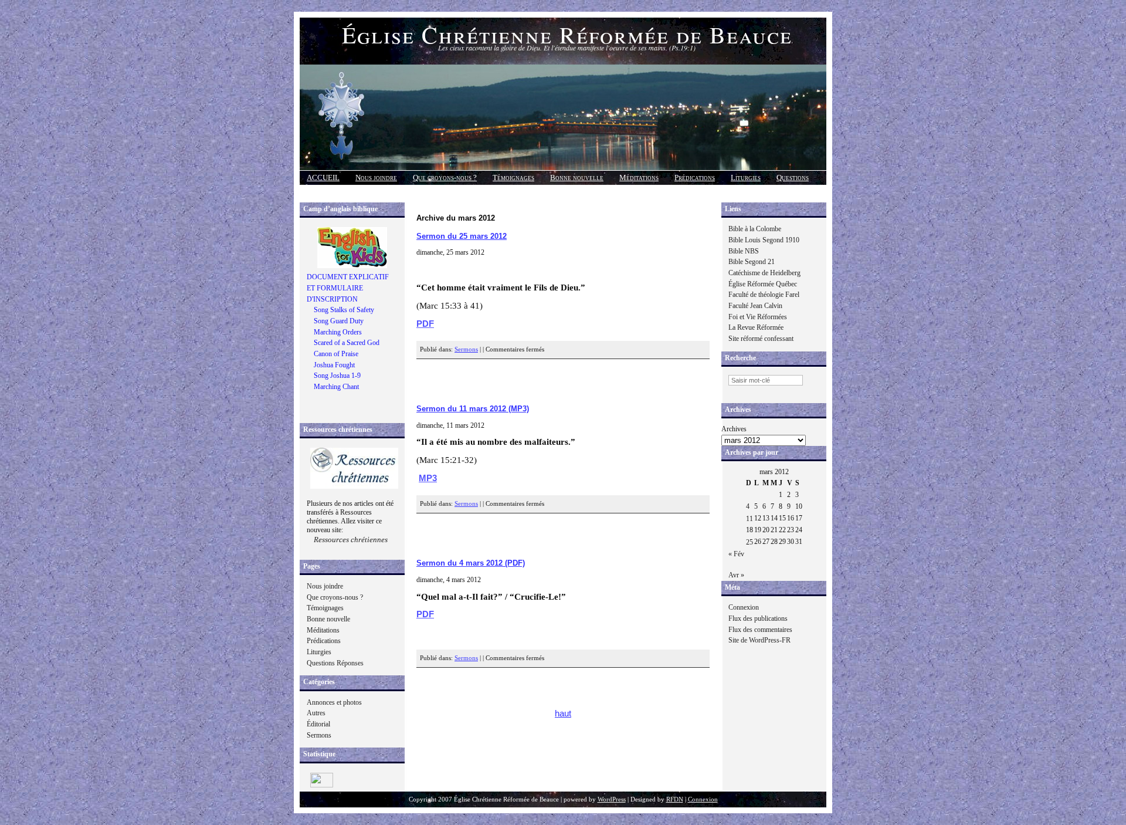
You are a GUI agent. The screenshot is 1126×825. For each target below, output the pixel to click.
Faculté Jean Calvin (755, 306)
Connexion (743, 607)
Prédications (694, 177)
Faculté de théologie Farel (763, 294)
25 (749, 542)
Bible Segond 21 (751, 262)
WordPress (612, 799)
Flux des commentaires (760, 629)
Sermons (319, 735)
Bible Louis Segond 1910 (763, 240)
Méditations (639, 177)
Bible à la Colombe (754, 229)
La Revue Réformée (756, 327)
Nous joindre (376, 177)
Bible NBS (743, 251)
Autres (316, 713)
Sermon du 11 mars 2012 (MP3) (472, 408)
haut (563, 713)
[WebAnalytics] (322, 785)
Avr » (736, 575)
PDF (425, 324)
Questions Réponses (335, 663)
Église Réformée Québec (762, 284)
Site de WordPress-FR (759, 640)
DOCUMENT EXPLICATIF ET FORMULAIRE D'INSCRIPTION (348, 288)
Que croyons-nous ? (445, 177)
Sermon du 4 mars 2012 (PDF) (470, 563)
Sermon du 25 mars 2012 (461, 236)
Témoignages (513, 177)
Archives (734, 429)
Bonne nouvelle (576, 177)
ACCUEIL (323, 177)
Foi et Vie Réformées (757, 317)
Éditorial (318, 724)
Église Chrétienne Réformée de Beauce (567, 34)
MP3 (428, 478)
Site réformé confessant (760, 338)
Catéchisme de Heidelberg (764, 273)
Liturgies (746, 177)
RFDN (674, 799)
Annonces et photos (334, 702)
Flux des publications (758, 618)
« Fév (736, 554)
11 (749, 519)
